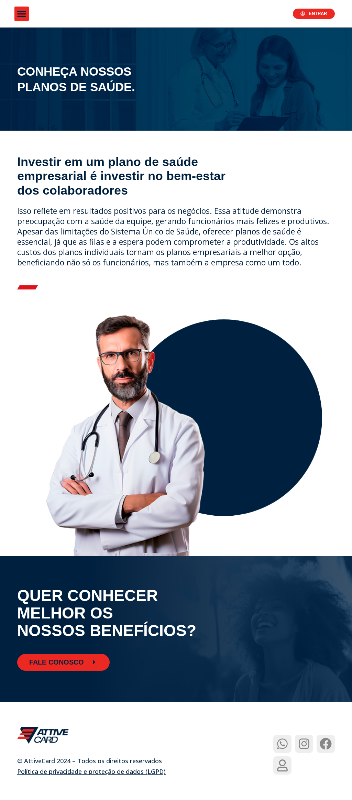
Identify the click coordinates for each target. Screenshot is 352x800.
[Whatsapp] (282, 744)
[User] (282, 765)
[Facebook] (326, 744)
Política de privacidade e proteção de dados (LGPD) (91, 771)
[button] (21, 14)
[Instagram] (304, 744)
